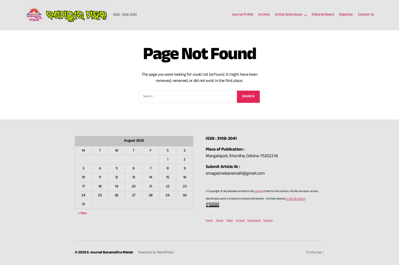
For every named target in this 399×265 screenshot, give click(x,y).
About (219, 220)
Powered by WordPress (156, 253)
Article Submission (288, 15)
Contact (268, 220)
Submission (254, 220)
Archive (264, 15)
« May (82, 213)
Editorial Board (323, 15)
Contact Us (366, 15)
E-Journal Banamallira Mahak (110, 253)
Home (209, 220)
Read (230, 220)
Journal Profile (242, 15)
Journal (258, 191)
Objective (346, 15)
